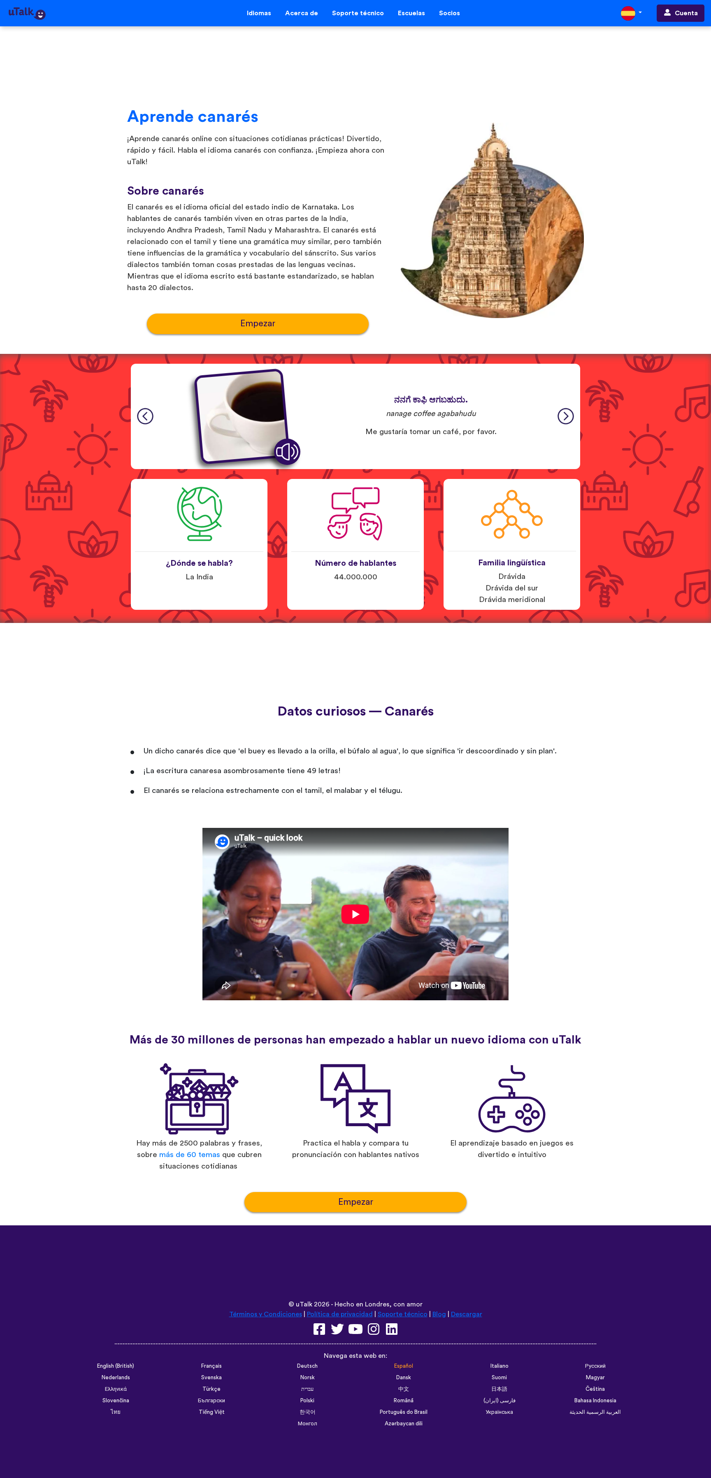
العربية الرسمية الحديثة (595, 1412)
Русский (595, 1366)
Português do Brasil (404, 1412)
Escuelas (411, 13)
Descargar (466, 1314)
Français (211, 1366)
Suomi (499, 1377)
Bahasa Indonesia (595, 1401)
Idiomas (259, 13)
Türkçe (211, 1389)
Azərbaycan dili (404, 1424)
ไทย (116, 1412)
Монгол (307, 1424)
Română (404, 1401)
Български (211, 1401)
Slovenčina (115, 1401)
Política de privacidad (340, 1314)
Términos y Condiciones (265, 1314)
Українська (499, 1412)
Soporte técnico (358, 13)
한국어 (308, 1412)
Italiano (499, 1366)
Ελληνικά (116, 1389)
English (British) (115, 1366)
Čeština (595, 1389)
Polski (307, 1401)
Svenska (211, 1377)
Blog (439, 1314)
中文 (403, 1389)
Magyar (595, 1377)
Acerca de (301, 13)
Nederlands (116, 1377)
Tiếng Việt (212, 1412)
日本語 (499, 1389)
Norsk (307, 1377)
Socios (449, 13)
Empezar (257, 323)
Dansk (403, 1377)
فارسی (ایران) (499, 1401)
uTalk (304, 1304)
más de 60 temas (189, 1155)
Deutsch (307, 1366)
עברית (307, 1389)
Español (403, 1366)
